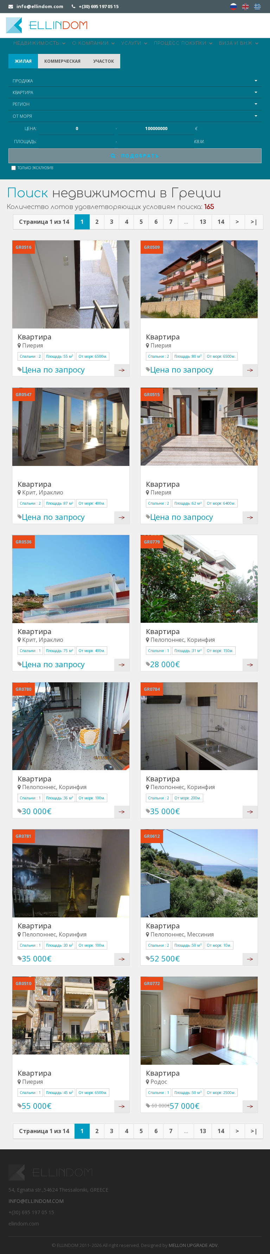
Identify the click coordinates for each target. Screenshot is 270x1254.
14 (221, 222)
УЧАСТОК (103, 61)
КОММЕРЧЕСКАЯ (62, 61)
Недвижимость (37, 43)
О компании (91, 43)
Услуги (132, 43)
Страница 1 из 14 (44, 222)
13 (203, 222)
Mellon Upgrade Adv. (194, 1245)
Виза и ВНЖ (236, 43)
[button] (135, 81)
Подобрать (139, 155)
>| (254, 222)
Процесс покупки (181, 43)
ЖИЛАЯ (23, 61)
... (186, 222)
